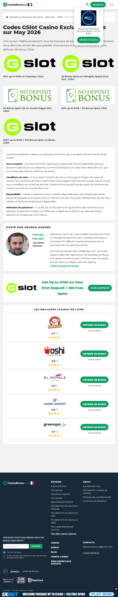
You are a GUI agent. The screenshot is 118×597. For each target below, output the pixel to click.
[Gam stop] (21, 580)
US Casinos (56, 490)
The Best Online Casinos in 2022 (64, 521)
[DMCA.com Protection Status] (15, 571)
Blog (54, 552)
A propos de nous (91, 486)
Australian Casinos (60, 494)
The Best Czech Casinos (63, 533)
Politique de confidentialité (97, 497)
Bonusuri (50, 17)
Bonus (55, 547)
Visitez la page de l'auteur (64, 265)
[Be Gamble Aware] (8, 580)
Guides (55, 542)
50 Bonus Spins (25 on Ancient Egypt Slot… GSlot (28, 109)
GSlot (60, 17)
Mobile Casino (59, 556)
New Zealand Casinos (62, 502)
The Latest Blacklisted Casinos (62, 528)
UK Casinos (56, 498)
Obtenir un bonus (89, 40)
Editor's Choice (58, 486)
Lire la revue (94, 330)
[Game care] (35, 580)
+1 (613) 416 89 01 (91, 553)
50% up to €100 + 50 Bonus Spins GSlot (84, 108)
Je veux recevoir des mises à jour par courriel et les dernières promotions (26, 557)
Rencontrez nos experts (61, 562)
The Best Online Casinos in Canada (64, 507)
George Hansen (38, 236)
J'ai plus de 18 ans (14, 552)
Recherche (98, 5)
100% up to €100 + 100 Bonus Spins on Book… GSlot (29, 141)
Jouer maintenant (99, 288)
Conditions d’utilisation (95, 501)
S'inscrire (35, 546)
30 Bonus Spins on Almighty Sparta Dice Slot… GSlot (84, 78)
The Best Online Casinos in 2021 (64, 514)
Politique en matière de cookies (95, 491)
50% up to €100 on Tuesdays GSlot (23, 76)
